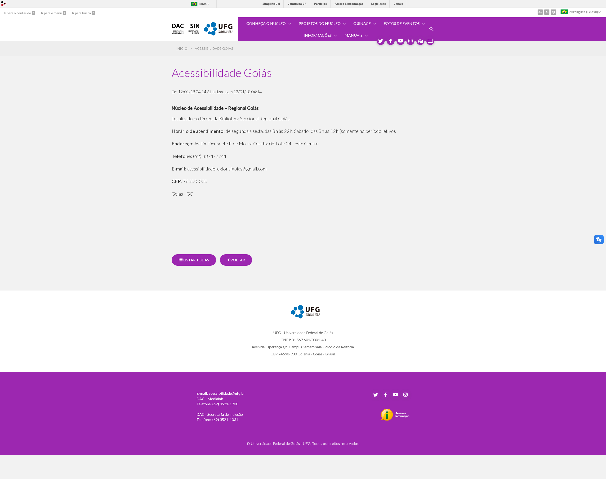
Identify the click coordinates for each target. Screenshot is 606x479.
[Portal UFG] (218, 33)
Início (181, 48)
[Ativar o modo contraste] (553, 12)
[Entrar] (3, 4)
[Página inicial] (178, 32)
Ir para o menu (52, 13)
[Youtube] (401, 41)
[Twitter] (381, 41)
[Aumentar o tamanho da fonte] (540, 12)
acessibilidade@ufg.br (227, 393)
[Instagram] (410, 41)
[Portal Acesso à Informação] (395, 419)
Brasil (204, 4)
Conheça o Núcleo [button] (266, 23)
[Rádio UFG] (420, 41)
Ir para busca (82, 13)
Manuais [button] (353, 35)
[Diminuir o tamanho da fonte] (546, 12)
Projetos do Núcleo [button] (320, 23)
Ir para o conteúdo (18, 13)
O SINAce (362, 23)
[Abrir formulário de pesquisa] (431, 29)
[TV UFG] (430, 41)
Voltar (237, 260)
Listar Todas (196, 260)
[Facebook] (391, 41)
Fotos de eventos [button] (402, 23)
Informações (318, 35)
